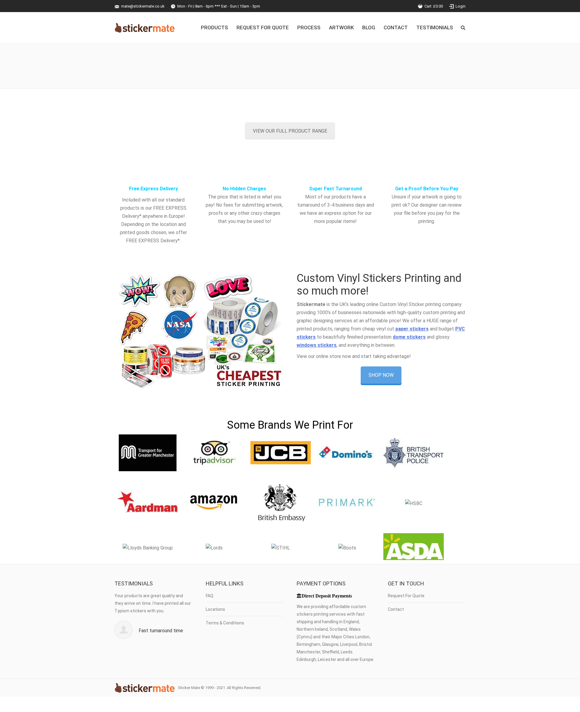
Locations (215, 609)
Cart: (433, 6)
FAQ (209, 595)
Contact (396, 609)
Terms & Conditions (225, 622)
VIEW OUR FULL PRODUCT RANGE (290, 131)
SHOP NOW (381, 375)
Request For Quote (406, 595)
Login (461, 6)
